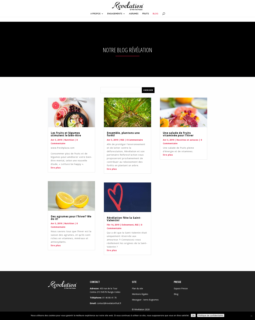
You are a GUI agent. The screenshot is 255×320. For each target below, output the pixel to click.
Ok (193, 315)
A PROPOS (95, 14)
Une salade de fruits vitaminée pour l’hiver (178, 134)
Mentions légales (140, 294)
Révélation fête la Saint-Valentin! (124, 219)
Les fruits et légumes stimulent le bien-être (66, 134)
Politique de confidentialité (210, 315)
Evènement (128, 224)
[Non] (251, 315)
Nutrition (69, 139)
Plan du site (137, 288)
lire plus (56, 167)
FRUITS (145, 14)
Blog (176, 294)
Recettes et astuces (187, 139)
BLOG (155, 14)
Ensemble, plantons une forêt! (123, 134)
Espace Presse (181, 288)
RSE (122, 139)
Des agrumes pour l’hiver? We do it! (71, 218)
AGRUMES (133, 14)
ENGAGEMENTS (114, 14)
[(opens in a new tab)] (71, 112)
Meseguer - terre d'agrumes (145, 299)
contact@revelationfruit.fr (109, 303)
